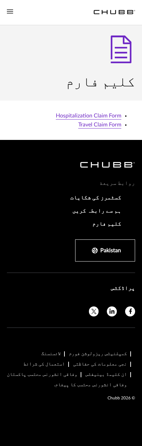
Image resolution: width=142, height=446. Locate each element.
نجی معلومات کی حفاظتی (100, 364)
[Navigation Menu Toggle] (10, 11)
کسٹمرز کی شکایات (95, 197)
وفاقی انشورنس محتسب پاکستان (42, 374)
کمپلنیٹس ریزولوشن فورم (98, 353)
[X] (94, 311)
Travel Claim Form (99, 124)
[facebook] (130, 311)
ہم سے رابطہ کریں (96, 210)
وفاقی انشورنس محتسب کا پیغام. (90, 384)
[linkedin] (112, 311)
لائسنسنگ (51, 353)
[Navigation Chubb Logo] (114, 12)
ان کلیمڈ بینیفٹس (106, 374)
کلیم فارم (106, 224)
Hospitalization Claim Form (88, 115)
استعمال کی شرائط (44, 364)
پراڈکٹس (123, 288)
